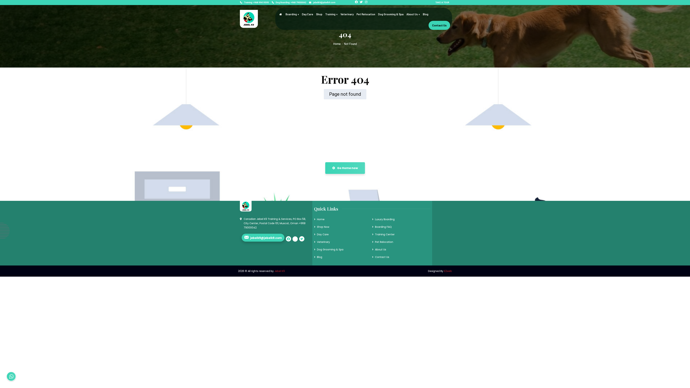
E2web (448, 271)
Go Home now (347, 168)
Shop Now (323, 227)
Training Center (385, 234)
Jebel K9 (279, 271)
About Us (380, 249)
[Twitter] (362, 2)
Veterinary (323, 242)
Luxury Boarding (385, 219)
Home (337, 44)
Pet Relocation (384, 242)
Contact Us (382, 257)
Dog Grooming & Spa (330, 249)
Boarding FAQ (383, 227)
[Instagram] (367, 2)
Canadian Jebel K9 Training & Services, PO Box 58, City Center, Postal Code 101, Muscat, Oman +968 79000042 (275, 223)
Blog (319, 257)
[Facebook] (357, 2)
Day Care (323, 234)
